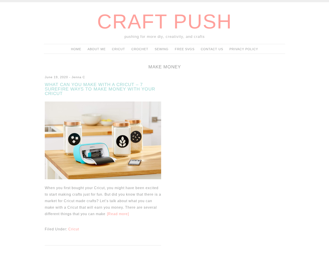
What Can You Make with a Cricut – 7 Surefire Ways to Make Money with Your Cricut (100, 89)
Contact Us (212, 49)
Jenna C (78, 77)
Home (76, 49)
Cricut (118, 49)
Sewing (162, 49)
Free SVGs (184, 49)
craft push (164, 21)
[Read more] (118, 214)
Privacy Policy (243, 49)
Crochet (139, 49)
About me (97, 49)
